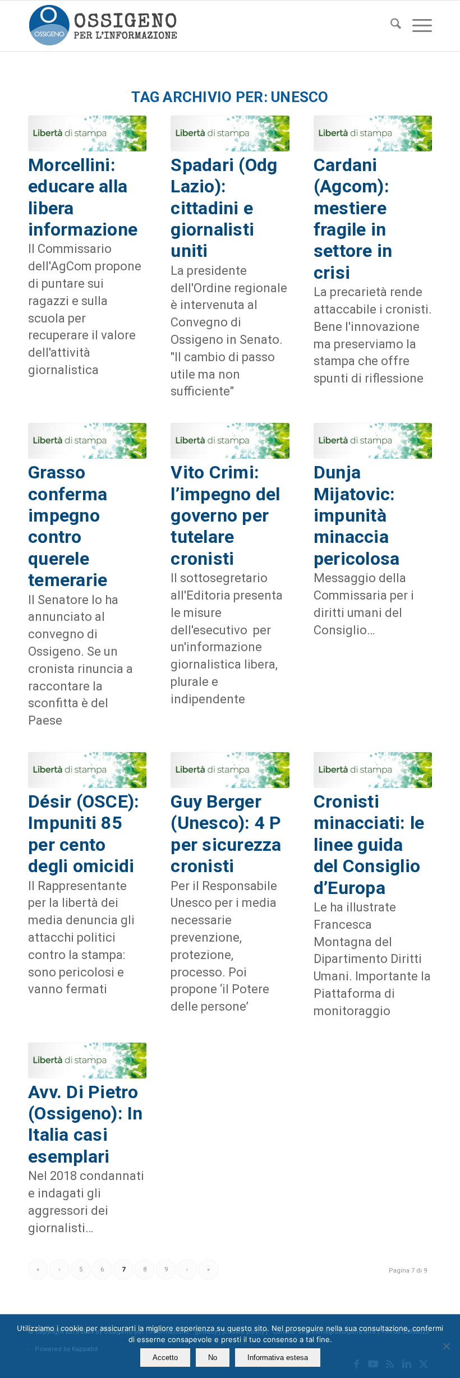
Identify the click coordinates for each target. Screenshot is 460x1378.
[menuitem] (390, 26)
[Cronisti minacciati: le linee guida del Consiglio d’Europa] (373, 770)
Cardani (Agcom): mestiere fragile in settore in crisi (353, 218)
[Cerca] (390, 26)
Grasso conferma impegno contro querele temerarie (67, 526)
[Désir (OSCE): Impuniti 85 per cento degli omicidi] (87, 770)
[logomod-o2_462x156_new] (103, 26)
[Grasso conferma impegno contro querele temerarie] (87, 441)
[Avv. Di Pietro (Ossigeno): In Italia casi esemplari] (87, 1061)
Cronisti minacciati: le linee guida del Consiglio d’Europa (369, 844)
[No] (446, 1346)
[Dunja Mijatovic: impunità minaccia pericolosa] (373, 441)
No (212, 1357)
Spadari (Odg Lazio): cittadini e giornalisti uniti (224, 208)
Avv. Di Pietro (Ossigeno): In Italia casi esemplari (85, 1124)
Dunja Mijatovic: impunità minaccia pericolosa (357, 515)
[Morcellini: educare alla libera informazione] (87, 133)
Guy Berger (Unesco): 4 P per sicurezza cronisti (226, 834)
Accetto (165, 1357)
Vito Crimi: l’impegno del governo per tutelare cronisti (225, 515)
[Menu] (416, 26)
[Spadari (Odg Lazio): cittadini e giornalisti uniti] (230, 133)
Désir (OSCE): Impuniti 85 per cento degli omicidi (83, 834)
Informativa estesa (277, 1357)
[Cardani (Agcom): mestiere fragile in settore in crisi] (373, 133)
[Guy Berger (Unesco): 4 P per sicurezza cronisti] (230, 770)
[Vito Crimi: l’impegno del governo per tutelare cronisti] (230, 441)
